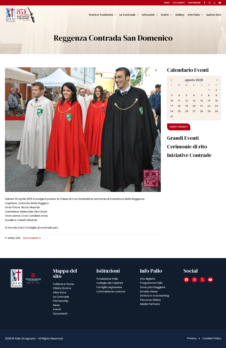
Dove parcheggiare (152, 287)
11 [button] (179, 100)
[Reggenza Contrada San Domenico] (83, 129)
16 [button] (216, 100)
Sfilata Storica (62, 288)
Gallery (179, 15)
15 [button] (209, 100)
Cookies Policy (212, 338)
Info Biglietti (147, 279)
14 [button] (201, 100)
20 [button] (194, 105)
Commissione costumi (110, 291)
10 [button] (171, 100)
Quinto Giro (213, 15)
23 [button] (216, 105)
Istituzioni (148, 15)
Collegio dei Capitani (109, 283)
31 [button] (171, 116)
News (167, 2)
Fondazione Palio (107, 279)
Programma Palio (151, 283)
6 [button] (194, 95)
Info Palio (194, 15)
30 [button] (216, 111)
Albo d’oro (59, 292)
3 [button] (171, 95)
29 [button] (208, 111)
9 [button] (216, 95)
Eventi (165, 15)
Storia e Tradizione (101, 15)
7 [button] (201, 95)
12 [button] (186, 100)
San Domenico (32, 238)
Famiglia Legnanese (109, 287)
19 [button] (186, 105)
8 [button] (209, 95)
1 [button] (208, 90)
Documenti (179, 2)
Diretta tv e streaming (154, 296)
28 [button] (201, 111)
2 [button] (216, 90)
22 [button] (208, 105)
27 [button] (194, 111)
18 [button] (179, 105)
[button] (171, 79)
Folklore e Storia (63, 284)
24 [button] (171, 111)
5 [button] (186, 95)
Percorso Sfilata (150, 300)
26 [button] (186, 111)
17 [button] (171, 105)
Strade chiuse (149, 291)
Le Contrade (127, 15)
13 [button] (194, 100)
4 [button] (179, 95)
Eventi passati (179, 126)
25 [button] (179, 111)
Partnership (194, 2)
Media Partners (150, 304)
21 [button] (201, 105)
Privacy (192, 338)
